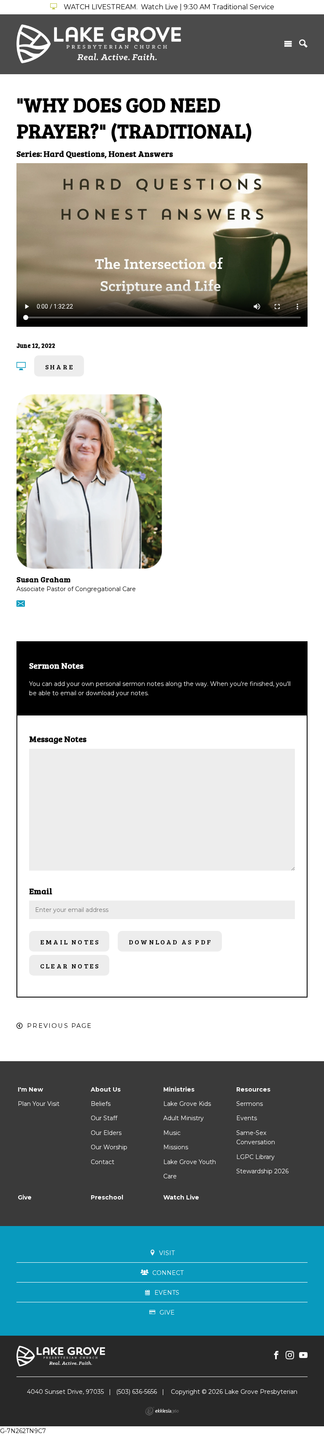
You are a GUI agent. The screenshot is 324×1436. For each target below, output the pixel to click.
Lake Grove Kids (187, 1104)
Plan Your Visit (38, 1104)
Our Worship (109, 1147)
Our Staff (104, 1118)
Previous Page (59, 1026)
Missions (175, 1147)
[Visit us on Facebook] (276, 1355)
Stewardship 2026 (262, 1171)
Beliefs (101, 1104)
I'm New (30, 1089)
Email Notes (70, 941)
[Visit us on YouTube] (303, 1355)
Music (172, 1133)
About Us (106, 1089)
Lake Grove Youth (189, 1162)
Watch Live (181, 1197)
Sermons (249, 1104)
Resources (253, 1089)
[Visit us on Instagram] (290, 1355)
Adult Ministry (183, 1118)
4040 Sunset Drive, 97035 (65, 1392)
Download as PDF (170, 941)
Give (25, 1197)
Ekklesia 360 (162, 1411)
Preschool (107, 1197)
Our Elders (106, 1133)
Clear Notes (70, 965)
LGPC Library (255, 1157)
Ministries (178, 1089)
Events (246, 1118)
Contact (102, 1162)
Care (170, 1176)
